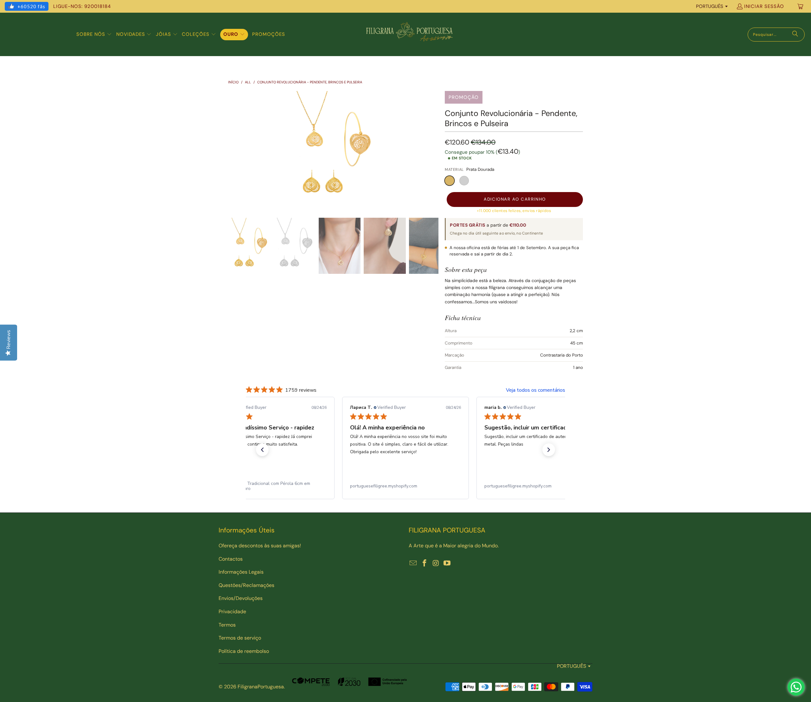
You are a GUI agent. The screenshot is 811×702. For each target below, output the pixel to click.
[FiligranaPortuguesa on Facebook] (425, 563)
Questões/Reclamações (246, 585)
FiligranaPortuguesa (261, 686)
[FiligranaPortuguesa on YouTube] (447, 563)
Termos (227, 624)
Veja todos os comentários (535, 390)
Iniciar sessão (764, 6)
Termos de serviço (240, 637)
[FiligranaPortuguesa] (409, 34)
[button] (94, 34)
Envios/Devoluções (241, 598)
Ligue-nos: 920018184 (82, 6)
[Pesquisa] (795, 35)
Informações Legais (241, 572)
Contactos (231, 559)
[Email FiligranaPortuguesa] (413, 563)
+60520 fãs (31, 6)
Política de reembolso (244, 651)
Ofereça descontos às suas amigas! (260, 545)
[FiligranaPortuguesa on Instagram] (436, 563)
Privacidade (232, 611)
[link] (282, 486)
